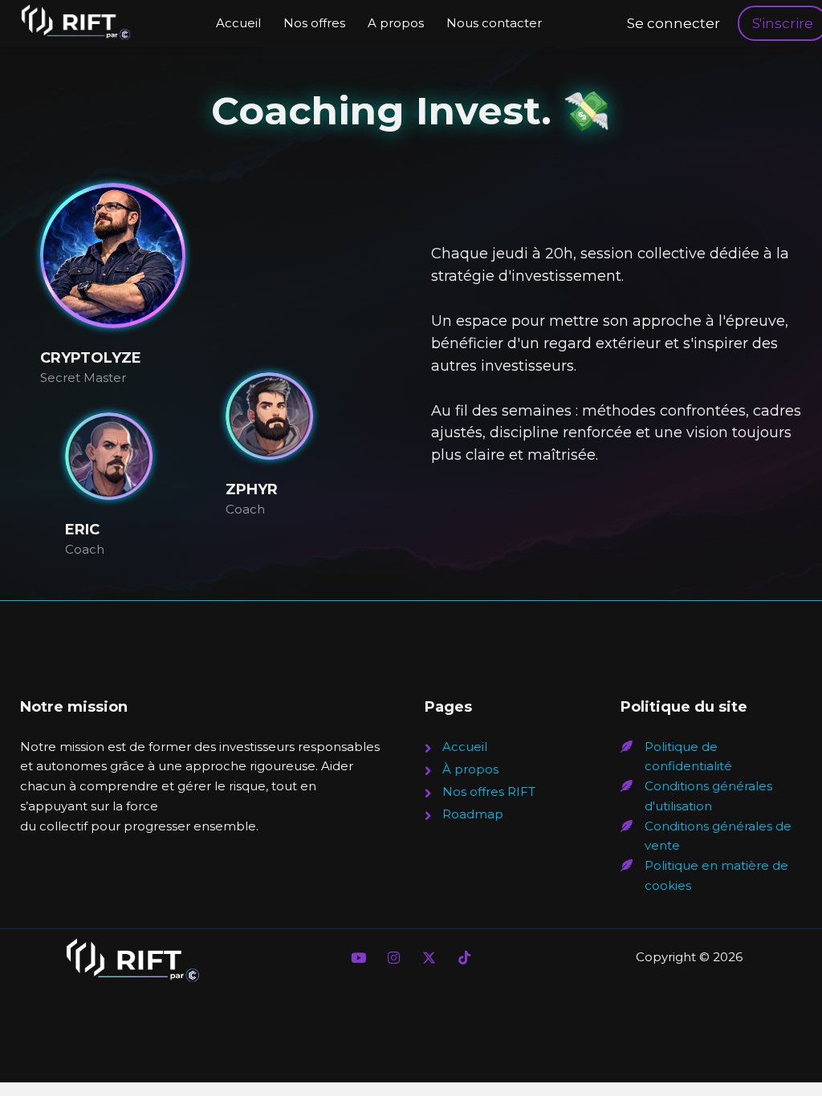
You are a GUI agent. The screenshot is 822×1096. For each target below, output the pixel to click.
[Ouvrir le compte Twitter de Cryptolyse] (429, 957)
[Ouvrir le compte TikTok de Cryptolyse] (464, 957)
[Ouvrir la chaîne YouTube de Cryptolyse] (358, 957)
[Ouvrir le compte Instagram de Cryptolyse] (393, 957)
